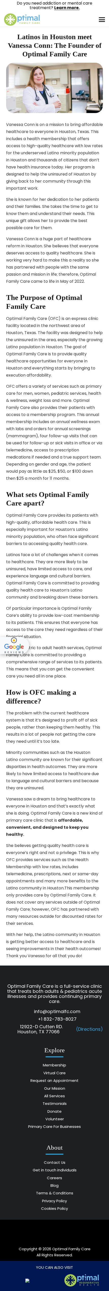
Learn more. (67, 8)
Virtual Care (54, 1073)
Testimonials (55, 1103)
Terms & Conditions (54, 1193)
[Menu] (102, 19)
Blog (54, 1185)
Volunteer (54, 1119)
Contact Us (54, 1162)
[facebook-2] (27, 1232)
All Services (54, 1096)
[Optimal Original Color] (22, 19)
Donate (54, 1111)
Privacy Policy (54, 1201)
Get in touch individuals (55, 1170)
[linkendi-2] (81, 1232)
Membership (54, 1065)
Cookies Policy (54, 1208)
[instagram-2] (54, 1232)
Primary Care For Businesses (54, 1126)
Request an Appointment (54, 1080)
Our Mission (54, 1088)
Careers (54, 1177)
